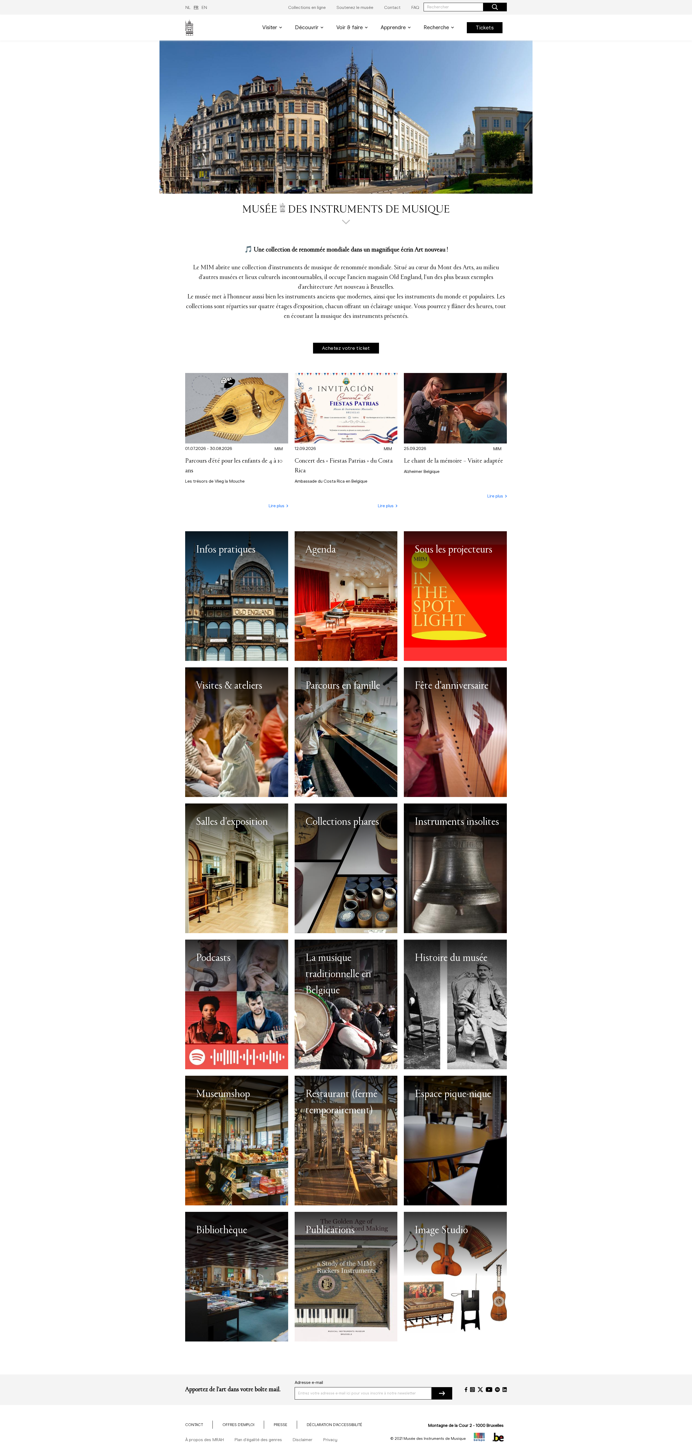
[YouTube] (489, 1389)
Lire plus (276, 505)
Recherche (436, 27)
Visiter (269, 27)
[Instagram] (472, 1389)
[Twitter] (480, 1389)
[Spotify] (497, 1389)
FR (196, 7)
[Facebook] (466, 1389)
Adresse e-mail (309, 1382)
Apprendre (393, 27)
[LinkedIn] (505, 1389)
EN (204, 7)
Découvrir (306, 27)
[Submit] (442, 1393)
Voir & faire (349, 27)
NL (188, 7)
